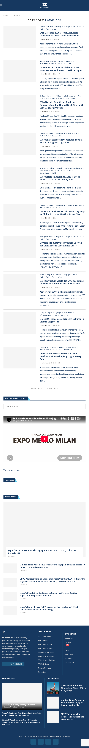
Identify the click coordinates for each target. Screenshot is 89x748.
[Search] (88, 5)
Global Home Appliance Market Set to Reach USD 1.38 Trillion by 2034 (60, 178)
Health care (69, 654)
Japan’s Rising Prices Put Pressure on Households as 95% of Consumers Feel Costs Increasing (49, 608)
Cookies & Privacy (44, 668)
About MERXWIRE (44, 636)
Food (66, 647)
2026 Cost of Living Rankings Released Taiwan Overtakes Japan (19, 706)
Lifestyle (68, 643)
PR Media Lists (43, 664)
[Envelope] (56, 742)
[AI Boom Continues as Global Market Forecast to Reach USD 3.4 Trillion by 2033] (19, 71)
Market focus (70, 662)
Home (5, 15)
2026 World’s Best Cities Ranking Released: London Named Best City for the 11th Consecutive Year (62, 105)
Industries (68, 658)
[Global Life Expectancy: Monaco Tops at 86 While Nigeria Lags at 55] (19, 144)
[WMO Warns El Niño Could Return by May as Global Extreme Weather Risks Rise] (19, 215)
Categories (70, 634)
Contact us (42, 672)
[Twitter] (41, 742)
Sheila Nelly (45, 39)
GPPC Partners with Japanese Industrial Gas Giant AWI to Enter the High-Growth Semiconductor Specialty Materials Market (52, 580)
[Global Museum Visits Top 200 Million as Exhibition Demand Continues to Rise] (19, 285)
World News (69, 639)
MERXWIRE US (43, 640)
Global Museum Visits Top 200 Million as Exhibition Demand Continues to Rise (62, 282)
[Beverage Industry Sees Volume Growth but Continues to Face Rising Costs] (19, 247)
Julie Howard (45, 111)
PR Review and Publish (46, 660)
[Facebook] (33, 742)
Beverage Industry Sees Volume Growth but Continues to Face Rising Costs (61, 244)
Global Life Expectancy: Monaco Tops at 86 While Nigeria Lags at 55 (61, 141)
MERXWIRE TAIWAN (45, 648)
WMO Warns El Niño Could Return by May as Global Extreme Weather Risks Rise (62, 213)
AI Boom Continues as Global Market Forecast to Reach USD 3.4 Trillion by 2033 (62, 69)
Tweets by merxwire (11, 470)
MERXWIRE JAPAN (45, 644)
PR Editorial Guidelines (46, 652)
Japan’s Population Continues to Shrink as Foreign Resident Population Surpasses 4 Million (49, 594)
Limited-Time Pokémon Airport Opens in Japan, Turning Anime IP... (72, 702)
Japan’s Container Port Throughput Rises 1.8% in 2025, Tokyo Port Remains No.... (43, 552)
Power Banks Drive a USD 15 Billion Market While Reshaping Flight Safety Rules (60, 356)
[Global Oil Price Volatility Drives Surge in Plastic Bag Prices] (19, 323)
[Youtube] (48, 742)
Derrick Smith (45, 74)
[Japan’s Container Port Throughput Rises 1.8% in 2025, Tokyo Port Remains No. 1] (44, 529)
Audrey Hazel (45, 146)
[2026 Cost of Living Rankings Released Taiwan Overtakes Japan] (22, 696)
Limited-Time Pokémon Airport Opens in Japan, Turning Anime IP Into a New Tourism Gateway (52, 566)
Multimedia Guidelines (46, 656)
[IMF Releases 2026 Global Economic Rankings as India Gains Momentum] (19, 37)
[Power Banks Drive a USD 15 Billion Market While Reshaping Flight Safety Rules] (19, 358)
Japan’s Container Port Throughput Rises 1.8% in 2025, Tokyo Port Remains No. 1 (21, 714)
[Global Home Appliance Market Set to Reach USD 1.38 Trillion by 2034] (19, 178)
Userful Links (44, 632)
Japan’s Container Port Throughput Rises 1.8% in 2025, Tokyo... (73, 688)
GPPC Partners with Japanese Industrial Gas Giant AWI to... (72, 717)
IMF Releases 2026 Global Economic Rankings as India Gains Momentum (59, 34)
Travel (67, 650)
